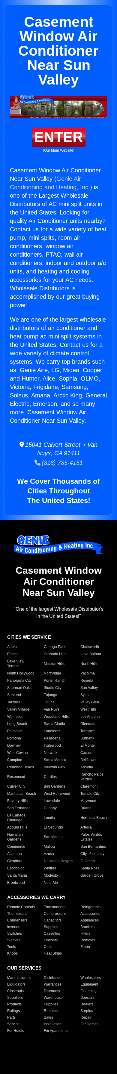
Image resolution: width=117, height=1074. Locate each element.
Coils (48, 947)
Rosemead (16, 777)
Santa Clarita (54, 724)
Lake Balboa (90, 654)
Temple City (90, 794)
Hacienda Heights (58, 861)
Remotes (87, 940)
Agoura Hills (17, 827)
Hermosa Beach (93, 818)
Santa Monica (55, 760)
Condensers (17, 920)
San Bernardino (93, 846)
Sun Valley (89, 688)
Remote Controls (21, 907)
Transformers (54, 907)
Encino (13, 654)
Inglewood (52, 745)
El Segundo (53, 827)
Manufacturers (19, 978)
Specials (87, 997)
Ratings (13, 1011)
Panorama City (19, 680)
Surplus (86, 1011)
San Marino (53, 837)
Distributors (53, 978)
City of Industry (92, 854)
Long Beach (17, 724)
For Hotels (15, 1031)
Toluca (49, 702)
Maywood (88, 801)
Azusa (49, 854)
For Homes (89, 1024)
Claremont (89, 786)
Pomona (14, 738)
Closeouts (15, 991)
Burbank (87, 738)
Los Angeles (90, 716)
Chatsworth (89, 647)
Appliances (89, 920)
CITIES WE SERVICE (29, 637)
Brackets (87, 927)
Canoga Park (54, 647)
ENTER (58, 137)
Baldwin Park (54, 767)
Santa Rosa (90, 868)
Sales (48, 1017)
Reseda (86, 680)
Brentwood (16, 883)
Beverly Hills (17, 801)
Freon (85, 947)
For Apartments (56, 1031)
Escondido (16, 868)
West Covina (17, 753)
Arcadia (86, 767)
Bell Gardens (54, 786)
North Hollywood (20, 673)
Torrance (87, 731)
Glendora (14, 861)
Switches (14, 933)
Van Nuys (51, 709)
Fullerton (87, 861)
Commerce (16, 846)
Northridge (52, 673)
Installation (53, 1024)
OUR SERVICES (24, 968)
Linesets (51, 940)
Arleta (12, 647)
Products (14, 1004)
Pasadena (52, 738)
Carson (86, 753)
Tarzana (13, 702)
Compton (14, 760)
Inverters (14, 927)
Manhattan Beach (21, 794)
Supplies (51, 927)
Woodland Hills (56, 716)
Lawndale (52, 801)
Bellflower (88, 760)
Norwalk (50, 753)
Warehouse (53, 997)
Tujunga (50, 695)
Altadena (14, 854)
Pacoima (87, 673)
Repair (86, 1017)
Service (13, 1024)
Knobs (12, 953)
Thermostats (17, 914)
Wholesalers (90, 978)
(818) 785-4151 (61, 462)
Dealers (86, 1004)
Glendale (87, 724)
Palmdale (15, 731)
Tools (11, 947)
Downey (14, 745)
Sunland (14, 695)
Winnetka (14, 716)
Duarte (86, 808)
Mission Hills (54, 664)
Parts (11, 1017)
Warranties (53, 984)
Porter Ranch (54, 680)
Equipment (89, 984)
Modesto (51, 875)
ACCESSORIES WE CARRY (36, 897)
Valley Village (18, 709)
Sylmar (86, 695)
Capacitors (53, 920)
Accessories (90, 914)
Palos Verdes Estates (91, 836)
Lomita (49, 818)
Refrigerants (90, 907)
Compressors (55, 914)
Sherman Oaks (19, 688)
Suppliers (15, 997)
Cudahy (50, 808)
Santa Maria (17, 875)
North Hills (89, 664)
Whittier (50, 868)
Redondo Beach (20, 767)
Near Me (51, 883)
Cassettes (52, 933)
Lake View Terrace (15, 663)
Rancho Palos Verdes (92, 776)
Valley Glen (89, 702)
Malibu (49, 846)
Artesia (86, 827)
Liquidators (16, 984)
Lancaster (52, 731)
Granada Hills (55, 654)
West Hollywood (57, 794)
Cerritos (50, 777)
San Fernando (19, 808)
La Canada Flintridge (16, 817)
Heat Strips (53, 953)
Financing (88, 991)
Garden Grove (92, 875)
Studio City (53, 688)
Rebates (51, 1011)
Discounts (52, 991)
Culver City (16, 786)
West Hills (88, 709)
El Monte (87, 745)
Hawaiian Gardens (15, 836)
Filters (85, 933)
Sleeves (13, 940)
